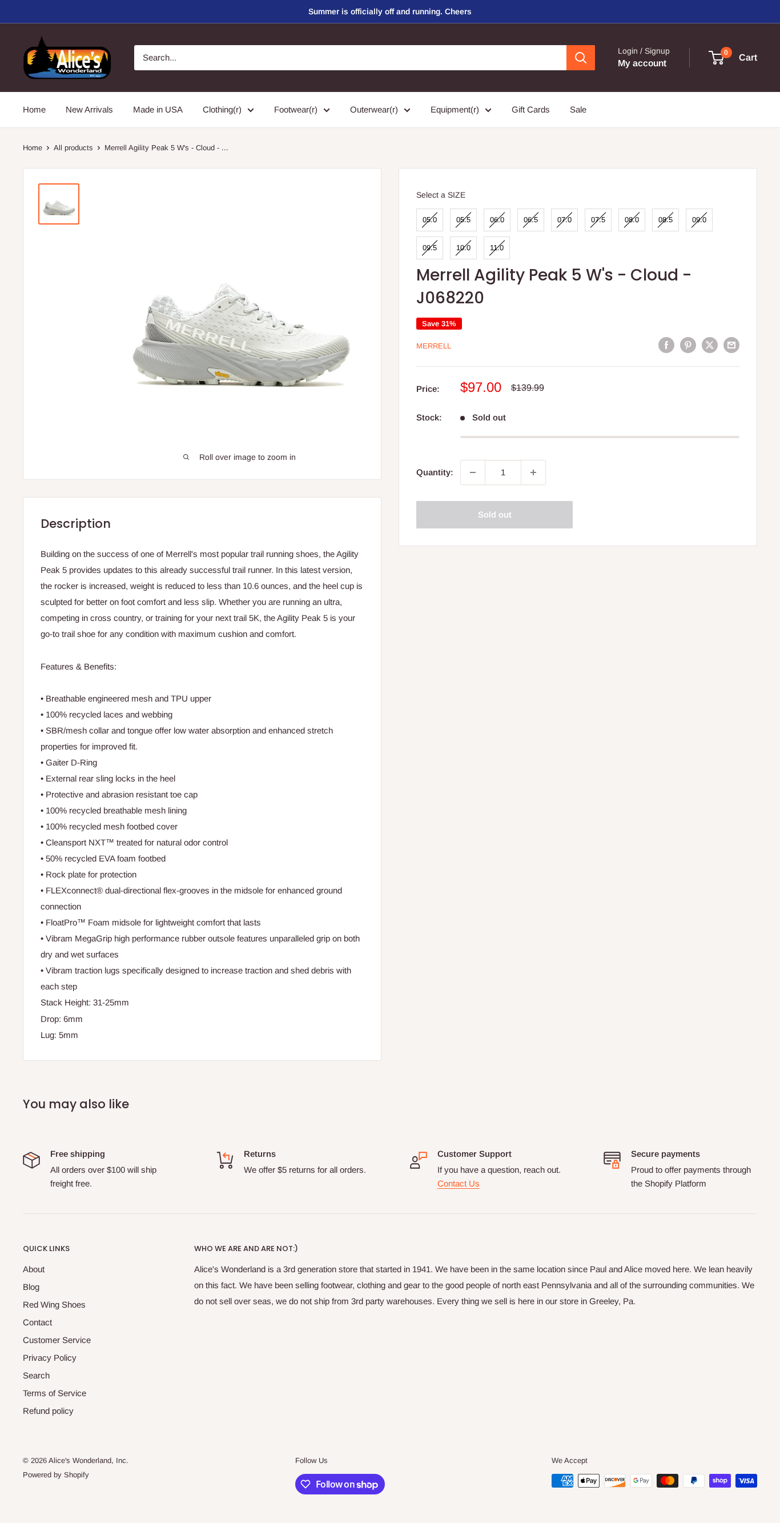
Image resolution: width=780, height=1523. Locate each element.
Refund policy (48, 1411)
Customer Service (57, 1340)
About (34, 1269)
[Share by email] (731, 344)
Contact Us (458, 1183)
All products (73, 147)
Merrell (433, 346)
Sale (578, 109)
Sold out (495, 514)
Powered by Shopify (56, 1474)
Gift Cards (531, 109)
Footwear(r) (295, 109)
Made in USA (158, 109)
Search (36, 1375)
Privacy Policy (50, 1357)
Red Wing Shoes (54, 1304)
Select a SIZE (440, 194)
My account (642, 63)
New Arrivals (89, 109)
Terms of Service (54, 1393)
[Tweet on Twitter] (710, 344)
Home (34, 109)
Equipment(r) (455, 109)
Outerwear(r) (374, 109)
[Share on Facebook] (666, 344)
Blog (31, 1287)
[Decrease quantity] (473, 472)
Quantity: (434, 471)
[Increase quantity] (533, 472)
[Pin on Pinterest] (688, 344)
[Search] (580, 57)
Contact (37, 1322)
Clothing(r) (222, 109)
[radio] (429, 220)
